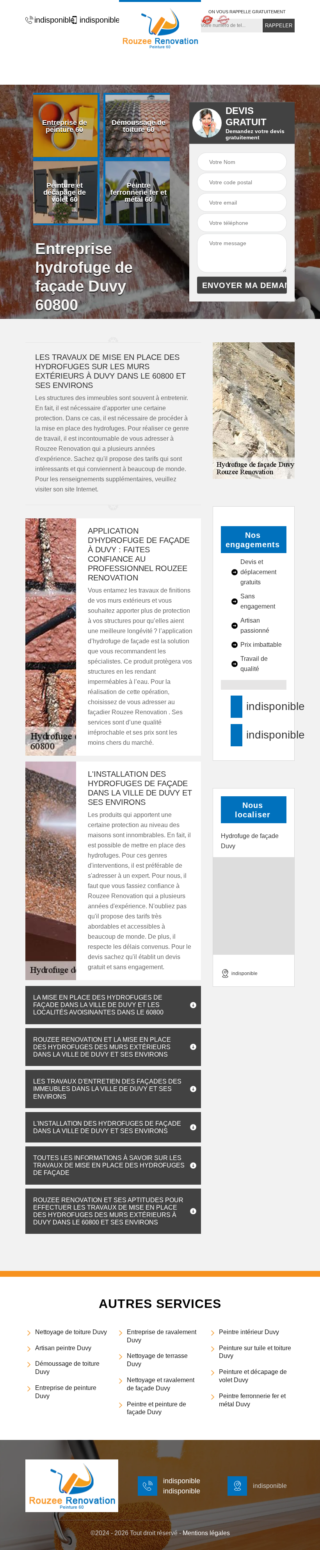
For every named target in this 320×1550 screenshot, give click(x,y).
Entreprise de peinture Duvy (65, 1392)
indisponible (50, 20)
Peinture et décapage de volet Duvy (253, 1375)
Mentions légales (206, 1533)
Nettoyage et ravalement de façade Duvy (160, 1384)
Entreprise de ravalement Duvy (161, 1336)
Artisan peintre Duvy (63, 1348)
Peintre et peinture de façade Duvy (156, 1408)
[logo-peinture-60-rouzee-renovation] (160, 27)
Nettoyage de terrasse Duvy (157, 1359)
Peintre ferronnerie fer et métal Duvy (252, 1400)
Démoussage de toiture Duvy (67, 1367)
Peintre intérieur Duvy (249, 1332)
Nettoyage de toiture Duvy (71, 1332)
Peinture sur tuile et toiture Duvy (255, 1352)
